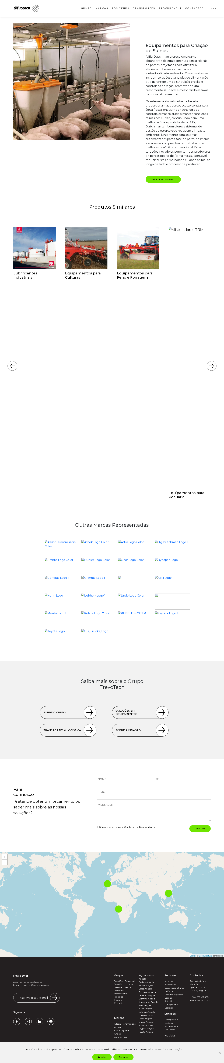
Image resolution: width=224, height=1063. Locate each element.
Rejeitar (123, 1057)
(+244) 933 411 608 (199, 997)
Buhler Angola (146, 985)
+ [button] (5, 857)
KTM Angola (145, 1005)
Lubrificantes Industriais (25, 275)
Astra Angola (120, 1037)
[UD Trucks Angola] (98, 637)
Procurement (170, 8)
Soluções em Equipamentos (126, 712)
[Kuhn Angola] (62, 602)
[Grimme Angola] (98, 584)
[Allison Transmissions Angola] (62, 548)
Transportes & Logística (62, 730)
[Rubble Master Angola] (135, 619)
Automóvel (170, 984)
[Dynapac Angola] (172, 566)
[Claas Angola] (135, 566)
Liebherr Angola (147, 1012)
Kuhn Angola (145, 1008)
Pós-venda (121, 8)
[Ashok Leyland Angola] (98, 548)
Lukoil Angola (146, 1015)
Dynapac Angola (147, 992)
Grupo (86, 8)
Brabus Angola (146, 982)
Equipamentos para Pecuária (186, 495)
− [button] (5, 862)
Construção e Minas (174, 988)
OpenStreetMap (205, 955)
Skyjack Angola (146, 1028)
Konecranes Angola (148, 1002)
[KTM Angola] (172, 584)
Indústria (168, 991)
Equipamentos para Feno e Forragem (135, 275)
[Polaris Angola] (98, 619)
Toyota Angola (146, 1032)
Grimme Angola (147, 998)
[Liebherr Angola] (98, 602)
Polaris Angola (146, 1025)
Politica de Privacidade (139, 827)
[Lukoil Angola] (172, 602)
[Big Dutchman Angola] (172, 548)
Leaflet (192, 955)
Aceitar (101, 1057)
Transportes (144, 8)
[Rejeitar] (219, 1052)
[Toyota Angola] (62, 637)
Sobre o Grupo (54, 712)
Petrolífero (169, 1001)
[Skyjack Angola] (172, 619)
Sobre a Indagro (128, 730)
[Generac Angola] (62, 584)
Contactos (194, 8)
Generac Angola (147, 995)
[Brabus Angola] (62, 566)
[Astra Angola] (135, 548)
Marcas (102, 8)
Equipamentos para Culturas (83, 275)
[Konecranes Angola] (135, 584)
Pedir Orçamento (163, 179)
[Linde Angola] (135, 602)
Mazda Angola (146, 1022)
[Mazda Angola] (62, 619)
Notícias (170, 1035)
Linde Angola (145, 1018)
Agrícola (168, 981)
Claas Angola (145, 988)
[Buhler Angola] (98, 566)
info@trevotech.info (200, 1000)
